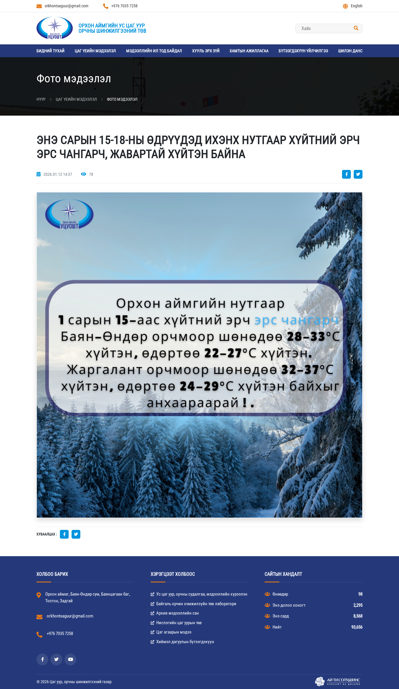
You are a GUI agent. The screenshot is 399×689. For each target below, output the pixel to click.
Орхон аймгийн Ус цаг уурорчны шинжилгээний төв (112, 28)
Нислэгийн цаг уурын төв (178, 622)
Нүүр (41, 99)
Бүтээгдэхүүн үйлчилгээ (303, 50)
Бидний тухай (51, 50)
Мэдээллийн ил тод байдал (154, 50)
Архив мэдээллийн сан (177, 613)
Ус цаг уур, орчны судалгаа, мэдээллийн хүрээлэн (201, 594)
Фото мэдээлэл (122, 99)
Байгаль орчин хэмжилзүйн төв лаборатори (195, 603)
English (356, 6)
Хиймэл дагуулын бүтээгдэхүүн (184, 641)
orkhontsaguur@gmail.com (67, 6)
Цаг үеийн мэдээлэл (95, 50)
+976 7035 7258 (124, 6)
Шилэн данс (350, 50)
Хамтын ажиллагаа (249, 50)
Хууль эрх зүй (206, 50)
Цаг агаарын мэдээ (173, 632)
